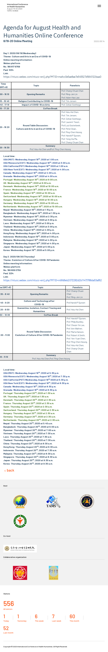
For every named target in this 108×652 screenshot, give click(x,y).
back (10, 470)
